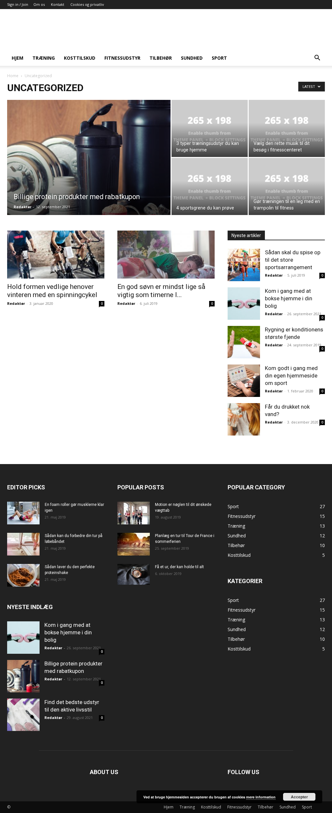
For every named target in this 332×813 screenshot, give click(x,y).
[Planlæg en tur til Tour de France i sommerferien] (133, 544)
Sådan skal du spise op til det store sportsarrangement (292, 259)
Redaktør (22, 206)
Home (12, 75)
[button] (317, 58)
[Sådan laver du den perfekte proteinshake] (23, 575)
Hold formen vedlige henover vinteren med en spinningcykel (52, 291)
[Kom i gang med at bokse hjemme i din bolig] (244, 303)
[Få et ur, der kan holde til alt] (133, 574)
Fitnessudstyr (122, 58)
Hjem (17, 58)
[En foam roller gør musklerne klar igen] (23, 513)
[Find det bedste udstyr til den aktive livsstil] (23, 715)
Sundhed (192, 58)
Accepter (299, 797)
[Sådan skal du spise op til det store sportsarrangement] (244, 265)
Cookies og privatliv (87, 4)
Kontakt (57, 4)
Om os (39, 4)
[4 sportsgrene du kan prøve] (210, 186)
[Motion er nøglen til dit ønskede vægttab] (133, 513)
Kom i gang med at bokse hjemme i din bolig (288, 298)
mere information (261, 797)
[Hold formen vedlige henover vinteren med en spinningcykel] (55, 255)
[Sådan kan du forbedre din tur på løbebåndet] (23, 544)
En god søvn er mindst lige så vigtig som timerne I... (161, 291)
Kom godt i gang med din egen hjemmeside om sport (291, 375)
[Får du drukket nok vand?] (244, 419)
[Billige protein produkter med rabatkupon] (89, 170)
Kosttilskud (79, 58)
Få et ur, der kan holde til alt (179, 567)
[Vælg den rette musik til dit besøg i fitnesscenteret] (287, 128)
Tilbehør (160, 58)
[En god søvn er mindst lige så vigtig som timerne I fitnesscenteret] (166, 255)
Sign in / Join (17, 4)
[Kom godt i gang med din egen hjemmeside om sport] (244, 381)
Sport (219, 58)
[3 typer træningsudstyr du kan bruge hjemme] (210, 128)
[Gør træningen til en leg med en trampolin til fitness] (287, 186)
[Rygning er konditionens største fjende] (244, 342)
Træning (43, 58)
